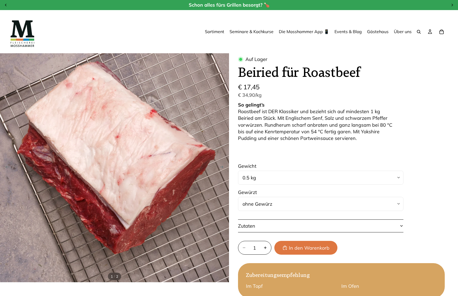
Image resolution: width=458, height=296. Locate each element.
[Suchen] (419, 32)
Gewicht (247, 166)
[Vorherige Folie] (6, 168)
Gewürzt (247, 192)
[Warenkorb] (441, 32)
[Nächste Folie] (223, 168)
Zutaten (246, 226)
